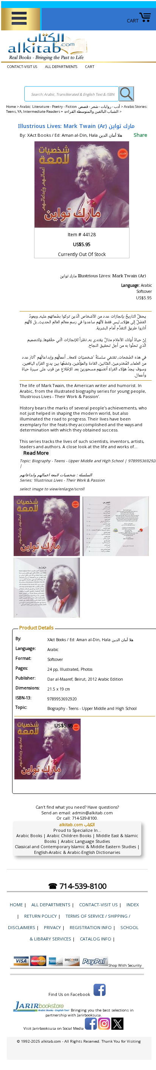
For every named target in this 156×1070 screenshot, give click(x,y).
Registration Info (91, 927)
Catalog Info (95, 939)
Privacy (52, 927)
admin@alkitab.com (92, 813)
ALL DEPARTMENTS (61, 66)
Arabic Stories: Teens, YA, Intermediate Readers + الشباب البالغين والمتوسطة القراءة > (77, 109)
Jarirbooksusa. (89, 1015)
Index (132, 904)
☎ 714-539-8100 (77, 886)
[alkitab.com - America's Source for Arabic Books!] (45, 60)
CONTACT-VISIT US (22, 66)
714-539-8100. (85, 818)
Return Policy (40, 916)
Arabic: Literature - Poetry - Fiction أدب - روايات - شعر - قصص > (72, 106)
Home (11, 106)
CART (133, 20)
